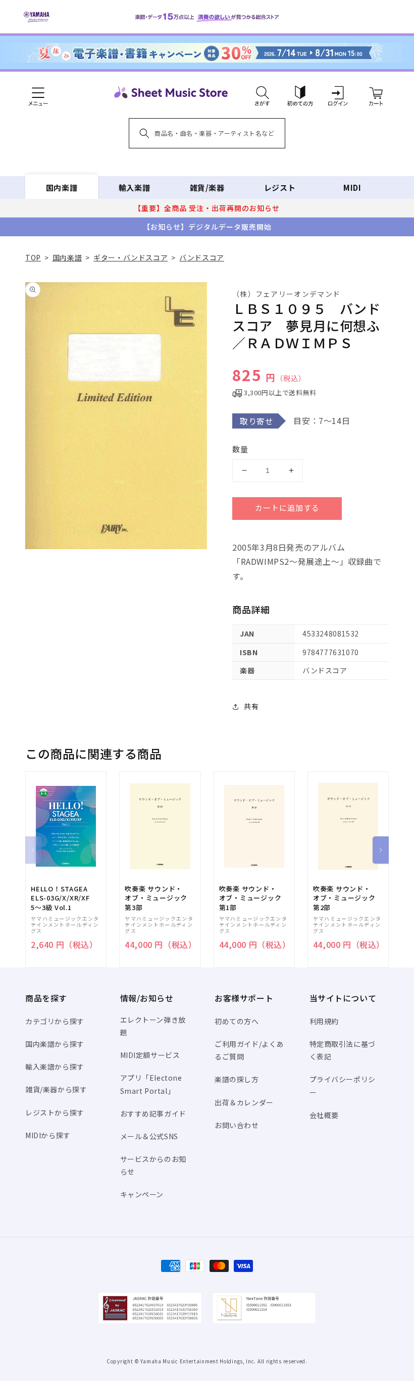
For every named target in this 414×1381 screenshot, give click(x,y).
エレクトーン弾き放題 (153, 1026)
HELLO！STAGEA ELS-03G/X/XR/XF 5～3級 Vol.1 (60, 898)
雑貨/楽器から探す (56, 1089)
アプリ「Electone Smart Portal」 (151, 1084)
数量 (240, 449)
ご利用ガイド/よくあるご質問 (249, 1050)
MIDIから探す (48, 1135)
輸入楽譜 (134, 187)
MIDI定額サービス (150, 1055)
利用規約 (324, 1021)
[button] (262, 92)
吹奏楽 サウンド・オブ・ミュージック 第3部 (156, 898)
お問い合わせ (237, 1125)
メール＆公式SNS (149, 1136)
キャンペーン (142, 1194)
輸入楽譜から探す (54, 1066)
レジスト (279, 187)
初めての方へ (237, 1021)
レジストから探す (54, 1112)
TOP (33, 257)
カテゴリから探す (54, 1021)
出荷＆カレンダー (244, 1102)
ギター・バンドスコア (130, 257)
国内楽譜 (61, 187)
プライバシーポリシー (342, 1085)
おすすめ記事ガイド (153, 1113)
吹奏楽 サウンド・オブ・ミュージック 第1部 (250, 898)
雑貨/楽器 (207, 187)
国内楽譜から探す (54, 1044)
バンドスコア (201, 257)
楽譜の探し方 (237, 1079)
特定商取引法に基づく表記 (342, 1050)
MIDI (352, 187)
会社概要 (324, 1115)
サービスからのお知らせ (153, 1165)
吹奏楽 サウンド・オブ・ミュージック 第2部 (344, 898)
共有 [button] (251, 706)
